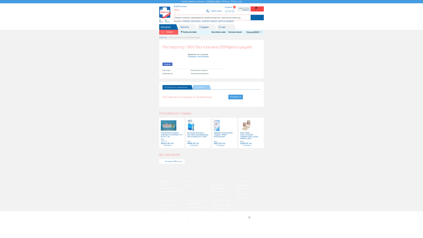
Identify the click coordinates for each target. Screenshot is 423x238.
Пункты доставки (190, 32)
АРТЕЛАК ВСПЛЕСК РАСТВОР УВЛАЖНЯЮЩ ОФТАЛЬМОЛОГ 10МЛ (197, 135)
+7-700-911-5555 (212, 2)
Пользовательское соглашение (196, 207)
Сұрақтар (240, 194)
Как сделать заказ (219, 32)
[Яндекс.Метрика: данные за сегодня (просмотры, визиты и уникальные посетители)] (255, 217)
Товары (162, 185)
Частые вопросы (217, 194)
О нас (222, 27)
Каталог (166, 27)
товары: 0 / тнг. (244, 8)
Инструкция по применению (175, 87)
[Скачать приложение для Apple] (161, 21)
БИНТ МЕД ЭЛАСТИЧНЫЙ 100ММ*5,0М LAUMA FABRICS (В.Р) (249, 135)
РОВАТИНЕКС (195, 21)
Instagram (167, 64)
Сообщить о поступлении (198, 57)
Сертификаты (200, 87)
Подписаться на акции (167, 205)
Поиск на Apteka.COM (219, 191)
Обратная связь (168, 201)
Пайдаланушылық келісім (220, 205)
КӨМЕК (241, 181)
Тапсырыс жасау (235, 32)
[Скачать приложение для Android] (168, 21)
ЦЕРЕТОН (221, 21)
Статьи (187, 185)
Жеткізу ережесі (242, 188)
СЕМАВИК (186, 21)
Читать (184, 27)
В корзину (167, 145)
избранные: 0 (246, 9)
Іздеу (238, 191)
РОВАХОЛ (213, 21)
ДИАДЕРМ (230, 21)
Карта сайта (195, 217)
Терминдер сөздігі (243, 197)
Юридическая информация (193, 202)
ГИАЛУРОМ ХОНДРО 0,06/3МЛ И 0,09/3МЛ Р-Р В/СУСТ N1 (172, 135)
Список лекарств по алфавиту (170, 191)
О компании (181, 217)
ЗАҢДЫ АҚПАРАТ (221, 201)
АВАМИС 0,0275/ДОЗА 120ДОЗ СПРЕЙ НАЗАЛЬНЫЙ (223, 135)
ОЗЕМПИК (205, 21)
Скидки (204, 27)
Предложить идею (165, 213)
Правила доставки (217, 188)
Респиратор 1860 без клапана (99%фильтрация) (174, 161)
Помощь (216, 181)
